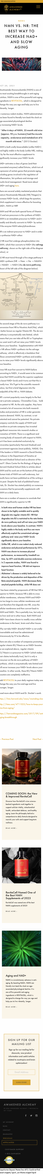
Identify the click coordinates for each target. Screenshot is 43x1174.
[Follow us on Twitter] (31, 1116)
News (21, 21)
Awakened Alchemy (16, 8)
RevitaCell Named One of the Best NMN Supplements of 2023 (21, 895)
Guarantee (8, 1134)
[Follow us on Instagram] (36, 1116)
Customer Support (14, 1149)
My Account (8, 1122)
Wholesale (7, 1138)
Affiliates (8, 1142)
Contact (7, 1130)
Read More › (11, 828)
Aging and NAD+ (16, 975)
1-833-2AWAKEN (13, 1154)
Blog (5, 1126)
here (17, 185)
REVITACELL (16, 100)
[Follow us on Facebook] (26, 1116)
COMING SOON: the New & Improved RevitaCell (21, 795)
